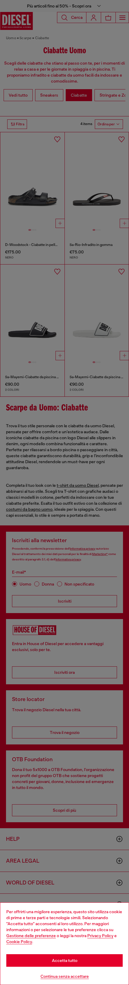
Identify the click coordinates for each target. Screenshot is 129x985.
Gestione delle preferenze (31, 935)
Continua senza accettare (64, 976)
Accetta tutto (64, 960)
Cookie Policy (19, 941)
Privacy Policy (100, 935)
